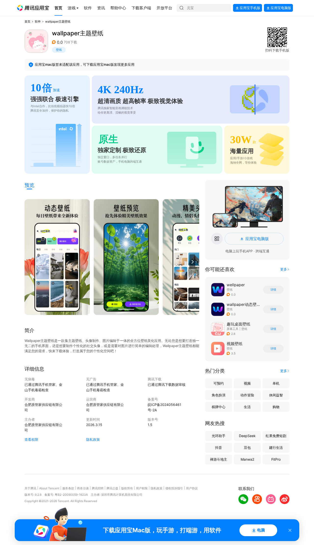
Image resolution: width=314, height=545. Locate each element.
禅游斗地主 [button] (218, 459)
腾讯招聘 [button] (98, 488)
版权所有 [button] (127, 488)
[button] (33, 8)
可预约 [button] (218, 383)
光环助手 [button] (218, 436)
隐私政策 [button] (93, 439)
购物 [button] (276, 407)
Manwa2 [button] (247, 459)
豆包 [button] (247, 447)
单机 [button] (276, 383)
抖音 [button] (218, 447)
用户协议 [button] (192, 488)
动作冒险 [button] (247, 395)
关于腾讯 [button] (30, 488)
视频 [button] (247, 383)
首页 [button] (27, 21)
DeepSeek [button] (247, 436)
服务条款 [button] (68, 488)
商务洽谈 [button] (83, 488)
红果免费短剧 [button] (276, 436)
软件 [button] (38, 21)
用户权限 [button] (142, 488)
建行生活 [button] (276, 447)
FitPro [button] (276, 459)
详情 (273, 289)
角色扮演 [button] (218, 395)
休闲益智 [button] (276, 395)
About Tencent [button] (49, 488)
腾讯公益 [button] (112, 488)
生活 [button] (247, 407)
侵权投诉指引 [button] (174, 488)
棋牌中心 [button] (218, 407)
